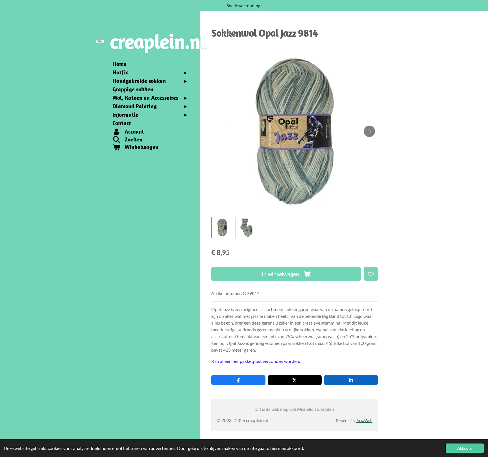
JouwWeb (364, 420)
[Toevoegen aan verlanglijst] (371, 274)
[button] (222, 227)
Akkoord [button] (464, 448)
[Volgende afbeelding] (369, 131)
